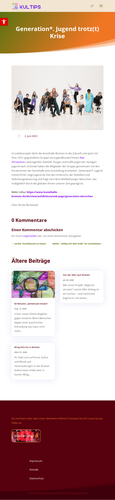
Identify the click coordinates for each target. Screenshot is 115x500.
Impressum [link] (35, 461)
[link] (4, 22)
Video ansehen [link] (24, 436)
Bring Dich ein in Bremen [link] (27, 347)
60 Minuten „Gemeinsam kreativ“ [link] (31, 303)
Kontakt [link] (33, 469)
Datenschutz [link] (36, 478)
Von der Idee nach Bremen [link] (76, 274)
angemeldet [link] (30, 236)
